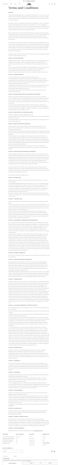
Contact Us (45, 444)
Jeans (17, 438)
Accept (31, 463)
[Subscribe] (21, 451)
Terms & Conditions (46, 442)
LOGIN (44, 438)
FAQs (43, 440)
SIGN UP (44, 436)
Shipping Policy (32, 440)
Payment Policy (32, 442)
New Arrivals (18, 436)
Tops (17, 440)
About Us (31, 436)
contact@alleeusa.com (38, 430)
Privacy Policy (29, 460)
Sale (16, 442)
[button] (11, 4)
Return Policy (31, 438)
